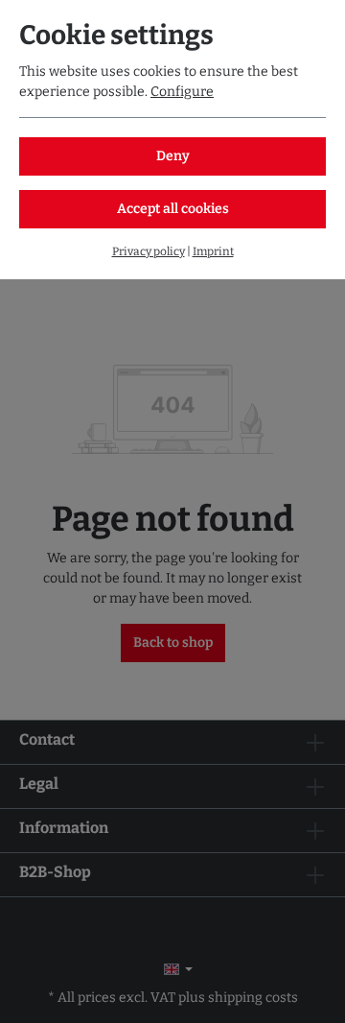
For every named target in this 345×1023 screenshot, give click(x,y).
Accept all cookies (173, 209)
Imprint (213, 251)
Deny (173, 156)
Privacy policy (148, 251)
